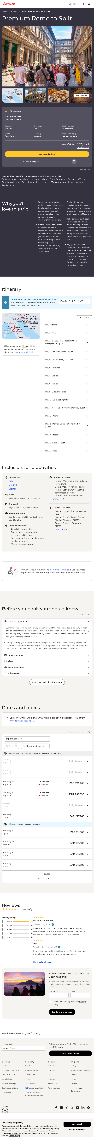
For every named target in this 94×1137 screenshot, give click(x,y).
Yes (28, 1033)
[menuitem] (9, 3)
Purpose (75, 1062)
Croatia (22, 11)
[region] (46, 1128)
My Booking (7, 1066)
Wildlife (74, 1084)
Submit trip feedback (10, 1070)
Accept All (77, 1124)
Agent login (6, 1092)
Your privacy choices (36, 1088)
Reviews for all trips (42, 962)
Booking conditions (10, 1088)
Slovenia (13, 485)
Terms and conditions (25, 721)
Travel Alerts (7, 1079)
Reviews (51, 1079)
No (37, 1033)
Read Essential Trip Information (47, 682)
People (74, 1075)
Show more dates (45, 879)
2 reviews (17, 111)
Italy (11, 481)
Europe (13, 11)
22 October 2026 (83, 148)
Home (5, 11)
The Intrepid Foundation (81, 1070)
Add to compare (32, 161)
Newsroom (52, 1084)
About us (28, 1066)
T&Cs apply (58, 1047)
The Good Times (31, 1070)
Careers (28, 1079)
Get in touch (53, 1066)
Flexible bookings (9, 1084)
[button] (47, 56)
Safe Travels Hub (8, 1075)
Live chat (51, 1070)
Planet (73, 1079)
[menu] (89, 4)
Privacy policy (30, 1084)
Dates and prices (47, 154)
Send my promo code (62, 1012)
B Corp (73, 1066)
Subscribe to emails (70, 1053)
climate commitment (23, 352)
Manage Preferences (77, 1129)
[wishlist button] (74, 161)
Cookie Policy (14, 1136)
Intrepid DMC (30, 1075)
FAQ (49, 1075)
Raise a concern (54, 1088)
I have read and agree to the (69, 1003)
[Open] (30, 909)
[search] (74, 4)
